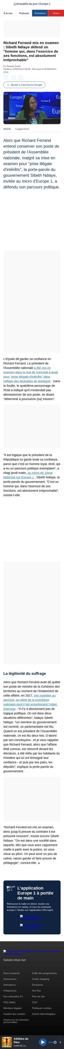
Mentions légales (12, 1008)
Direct (56, 13)
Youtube (23, 966)
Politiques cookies (41, 1008)
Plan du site (38, 996)
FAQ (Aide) (9, 1002)
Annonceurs (9, 979)
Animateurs (9, 984)
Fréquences (9, 990)
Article (7, 128)
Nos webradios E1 (13, 996)
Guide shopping (40, 979)
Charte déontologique (43, 1014)
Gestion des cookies (14, 1014)
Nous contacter (11, 973)
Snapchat (29, 966)
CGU (34, 1002)
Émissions (40, 13)
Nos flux (36, 990)
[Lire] (43, 1042)
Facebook (17, 966)
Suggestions (22, 128)
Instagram (11, 966)
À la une (8, 13)
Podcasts (24, 13)
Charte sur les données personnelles (16, 1020)
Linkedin (34, 966)
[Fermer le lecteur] (60, 1042)
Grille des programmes (44, 973)
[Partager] (6, 77)
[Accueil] (32, 3)
